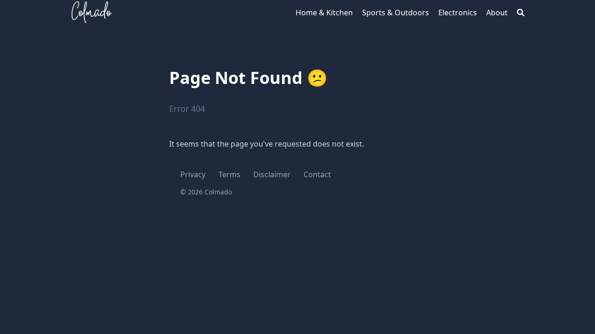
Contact (317, 174)
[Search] (520, 12)
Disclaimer (272, 174)
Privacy (192, 174)
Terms (229, 174)
